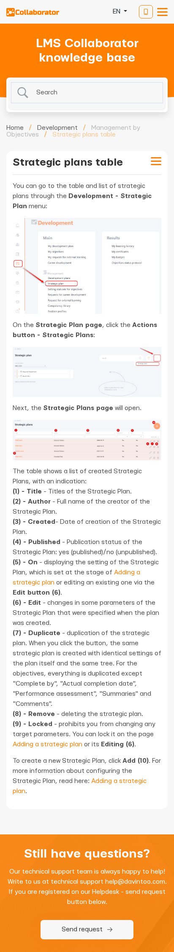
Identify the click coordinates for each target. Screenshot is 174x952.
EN (117, 11)
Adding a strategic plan (47, 744)
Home (15, 128)
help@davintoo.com (135, 882)
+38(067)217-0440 (146, 12)
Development (57, 128)
